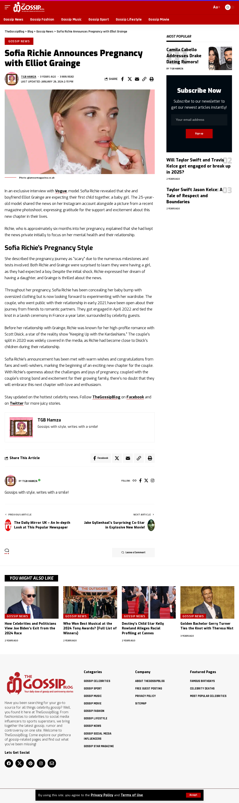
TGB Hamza (28, 77)
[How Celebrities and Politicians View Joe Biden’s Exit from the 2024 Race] (32, 602)
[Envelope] (52, 763)
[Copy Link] (144, 79)
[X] (146, 481)
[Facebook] (140, 481)
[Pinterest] (30, 763)
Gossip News (19, 41)
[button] (193, 795)
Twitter (17, 403)
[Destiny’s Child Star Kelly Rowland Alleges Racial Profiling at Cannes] (149, 602)
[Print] (151, 79)
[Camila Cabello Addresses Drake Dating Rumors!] (220, 58)
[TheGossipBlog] (29, 7)
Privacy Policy (102, 795)
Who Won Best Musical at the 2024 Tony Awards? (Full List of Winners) (90, 628)
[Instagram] (152, 481)
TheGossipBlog (106, 397)
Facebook (135, 397)
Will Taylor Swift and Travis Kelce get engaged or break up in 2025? (198, 166)
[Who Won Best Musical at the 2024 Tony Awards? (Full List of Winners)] (90, 602)
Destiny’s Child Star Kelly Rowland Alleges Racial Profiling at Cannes (143, 628)
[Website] (134, 481)
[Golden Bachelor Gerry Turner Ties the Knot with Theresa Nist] (207, 602)
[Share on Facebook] (122, 79)
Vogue (61, 191)
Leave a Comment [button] (135, 552)
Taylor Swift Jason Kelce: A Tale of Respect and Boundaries (194, 196)
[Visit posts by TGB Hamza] (12, 79)
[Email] (137, 79)
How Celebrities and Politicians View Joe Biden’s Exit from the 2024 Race (30, 628)
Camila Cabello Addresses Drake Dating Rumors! (183, 56)
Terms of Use (132, 795)
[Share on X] (130, 79)
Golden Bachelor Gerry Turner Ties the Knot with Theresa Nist (206, 626)
